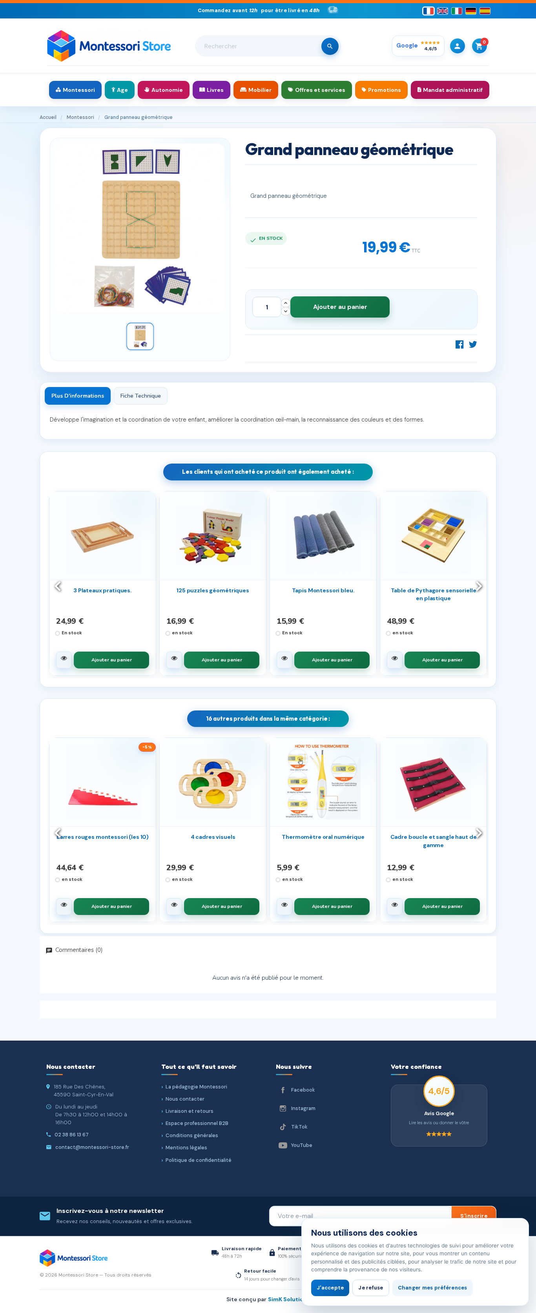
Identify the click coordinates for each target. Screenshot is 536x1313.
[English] (443, 10)
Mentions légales (186, 1147)
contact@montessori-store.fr (92, 1147)
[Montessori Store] (109, 46)
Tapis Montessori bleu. (323, 590)
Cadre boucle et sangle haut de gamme (433, 840)
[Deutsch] (471, 10)
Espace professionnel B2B (197, 1123)
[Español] (485, 10)
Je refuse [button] (370, 1287)
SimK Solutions (289, 1299)
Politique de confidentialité (199, 1160)
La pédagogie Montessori (196, 1086)
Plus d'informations (77, 396)
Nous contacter (185, 1099)
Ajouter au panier (340, 307)
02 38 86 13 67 (72, 1134)
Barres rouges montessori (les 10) (103, 836)
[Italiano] (457, 10)
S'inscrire (473, 1216)
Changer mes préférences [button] (432, 1287)
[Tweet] (473, 344)
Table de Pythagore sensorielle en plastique (433, 594)
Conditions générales (192, 1135)
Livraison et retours (189, 1111)
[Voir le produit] (64, 660)
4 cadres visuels (213, 836)
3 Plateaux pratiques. (102, 590)
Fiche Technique (140, 396)
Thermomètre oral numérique (323, 836)
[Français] (428, 10)
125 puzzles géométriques (213, 590)
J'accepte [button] (330, 1287)
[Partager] (460, 344)
